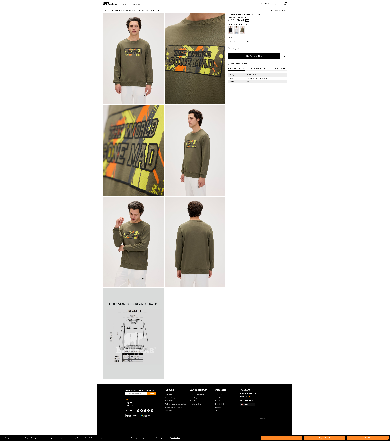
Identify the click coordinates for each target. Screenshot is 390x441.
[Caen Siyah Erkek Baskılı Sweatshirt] (230, 30)
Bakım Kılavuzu (258, 69)
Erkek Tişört (218, 394)
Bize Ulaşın (168, 410)
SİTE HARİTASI (260, 418)
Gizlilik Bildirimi (169, 401)
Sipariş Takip (129, 405)
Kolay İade (128, 403)
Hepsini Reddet (324, 438)
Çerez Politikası (175, 438)
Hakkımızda (168, 394)
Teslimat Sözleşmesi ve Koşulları (175, 404)
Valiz (216, 410)
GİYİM (125, 4)
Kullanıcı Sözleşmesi (171, 398)
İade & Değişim (195, 398)
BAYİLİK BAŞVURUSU (248, 393)
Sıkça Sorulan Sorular (197, 394)
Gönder (151, 393)
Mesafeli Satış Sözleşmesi (173, 407)
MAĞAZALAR (245, 390)
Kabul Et (368, 438)
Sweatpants (218, 407)
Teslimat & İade (279, 69)
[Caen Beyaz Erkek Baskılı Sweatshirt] (236, 30)
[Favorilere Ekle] (284, 56)
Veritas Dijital (152, 429)
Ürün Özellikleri (236, 69)
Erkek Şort (218, 401)
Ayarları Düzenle (281, 438)
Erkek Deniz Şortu (220, 404)
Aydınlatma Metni (195, 404)
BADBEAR (246, 397)
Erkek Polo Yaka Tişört (222, 398)
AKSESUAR (136, 4)
